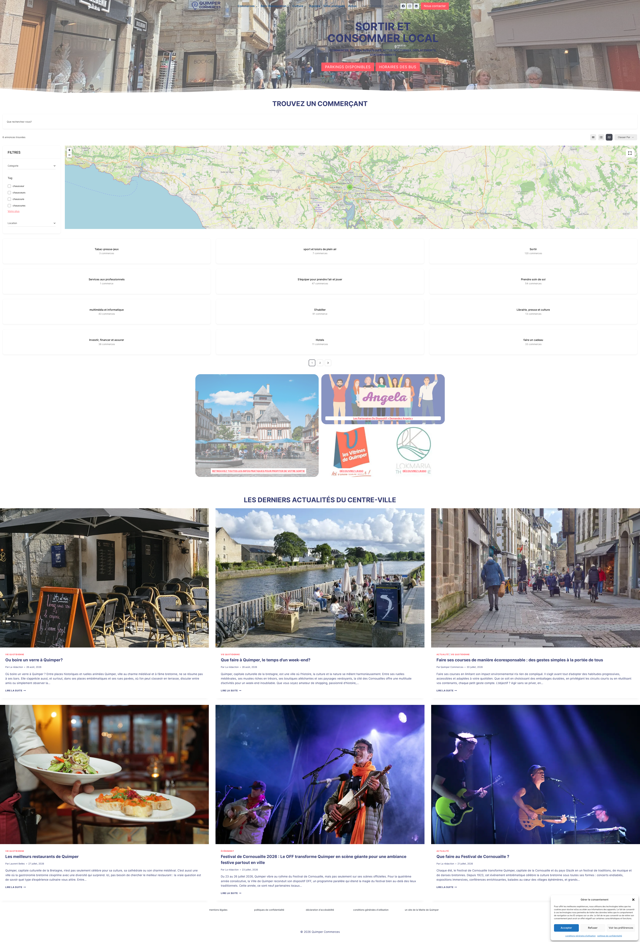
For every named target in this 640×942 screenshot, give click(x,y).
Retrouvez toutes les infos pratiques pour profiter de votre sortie (258, 471)
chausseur (18, 186)
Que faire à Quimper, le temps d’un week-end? (265, 660)
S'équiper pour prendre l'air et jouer (320, 279)
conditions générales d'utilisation (370, 909)
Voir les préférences (621, 927)
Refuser (593, 927)
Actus (352, 6)
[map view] (609, 137)
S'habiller (320, 309)
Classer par (624, 137)
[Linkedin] (416, 6)
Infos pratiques (334, 6)
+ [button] (69, 150)
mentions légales (218, 909)
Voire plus (14, 211)
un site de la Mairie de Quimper (422, 909)
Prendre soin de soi (533, 279)
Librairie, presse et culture (533, 309)
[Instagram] (409, 6)
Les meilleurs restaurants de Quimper (42, 856)
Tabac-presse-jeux (107, 249)
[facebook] (403, 6)
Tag (10, 178)
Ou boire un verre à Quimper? (34, 660)
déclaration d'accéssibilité (320, 909)
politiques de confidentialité (269, 909)
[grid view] (593, 137)
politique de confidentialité (609, 935)
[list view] (601, 137)
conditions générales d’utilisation (580, 935)
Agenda (314, 6)
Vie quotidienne (14, 654)
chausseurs (19, 192)
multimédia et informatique (107, 309)
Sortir (533, 249)
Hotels (320, 340)
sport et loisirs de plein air (320, 249)
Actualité (442, 654)
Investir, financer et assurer (106, 340)
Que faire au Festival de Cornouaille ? (472, 856)
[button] (633, 899)
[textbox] (13, 165)
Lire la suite (15, 690)
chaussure (18, 199)
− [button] (69, 155)
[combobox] (32, 166)
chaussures (19, 205)
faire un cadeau (533, 340)
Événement (227, 851)
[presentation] (104, 578)
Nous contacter (435, 6)
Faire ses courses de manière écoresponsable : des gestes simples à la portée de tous (519, 660)
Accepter (566, 927)
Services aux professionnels (107, 279)
